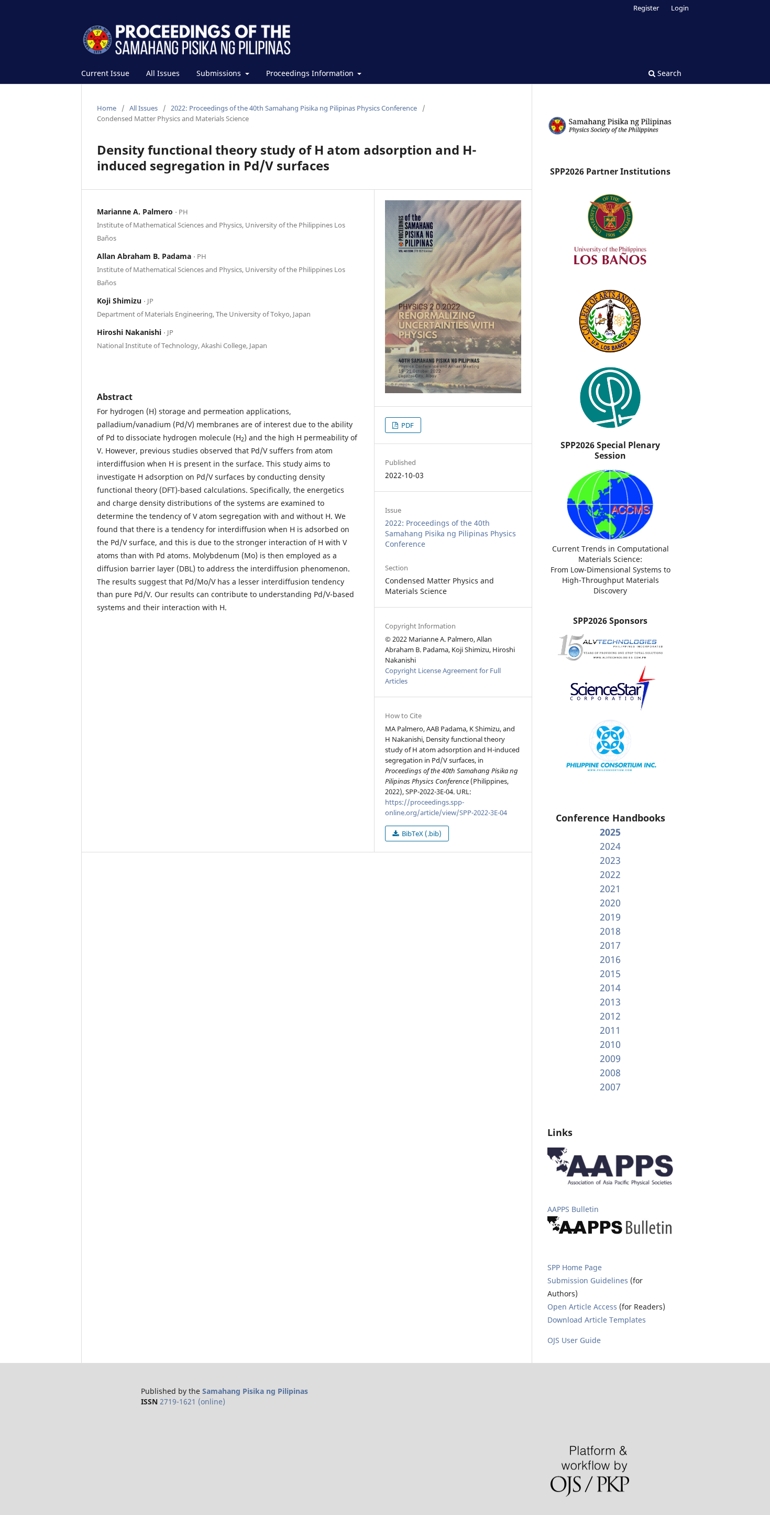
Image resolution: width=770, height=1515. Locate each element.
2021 (610, 888)
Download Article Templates (596, 1320)
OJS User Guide (574, 1340)
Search (668, 73)
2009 (610, 1058)
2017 (610, 945)
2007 (610, 1086)
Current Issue (105, 73)
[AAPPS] (610, 1183)
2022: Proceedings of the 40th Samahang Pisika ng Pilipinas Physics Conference (294, 108)
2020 (610, 902)
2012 (610, 1016)
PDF (407, 425)
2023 (610, 860)
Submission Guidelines (588, 1280)
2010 (610, 1044)
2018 (610, 931)
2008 (610, 1072)
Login (680, 8)
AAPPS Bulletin (573, 1209)
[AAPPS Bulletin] (610, 1234)
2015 (610, 973)
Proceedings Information (311, 73)
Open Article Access (582, 1307)
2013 (610, 1001)
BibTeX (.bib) (421, 833)
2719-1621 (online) (192, 1401)
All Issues (163, 73)
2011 (610, 1030)
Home (106, 108)
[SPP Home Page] (610, 133)
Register (646, 8)
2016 (610, 959)
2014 (610, 987)
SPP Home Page (574, 1267)
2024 (610, 846)
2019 (610, 917)
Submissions (219, 73)
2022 (610, 874)
